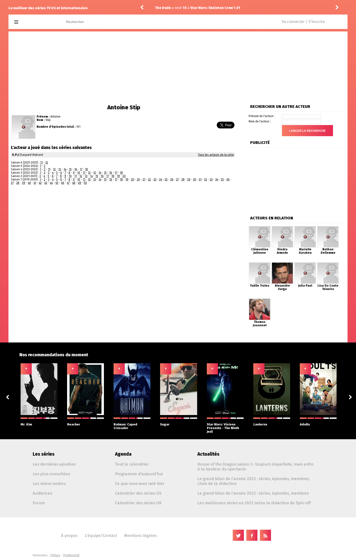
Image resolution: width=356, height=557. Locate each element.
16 (75, 169)
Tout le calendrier (132, 464)
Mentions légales (140, 535)
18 (86, 169)
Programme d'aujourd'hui (139, 473)
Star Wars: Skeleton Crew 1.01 (215, 8)
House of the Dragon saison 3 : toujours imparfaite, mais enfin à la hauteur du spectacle (255, 466)
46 (62, 183)
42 (40, 183)
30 (194, 179)
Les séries (43, 454)
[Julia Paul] (305, 264)
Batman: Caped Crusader (125, 426)
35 (222, 179)
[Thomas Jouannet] (260, 300)
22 (149, 179)
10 (78, 172)
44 (51, 183)
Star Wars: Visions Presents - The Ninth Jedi (223, 428)
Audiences (42, 493)
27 (177, 179)
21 (144, 179)
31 (200, 179)
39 (23, 183)
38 (17, 183)
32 (205, 179)
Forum (39, 502)
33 (211, 179)
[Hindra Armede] (282, 227)
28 (183, 179)
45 (56, 183)
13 (59, 169)
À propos (69, 535)
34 (216, 179)
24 (160, 179)
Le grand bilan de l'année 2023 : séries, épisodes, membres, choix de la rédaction (253, 481)
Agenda (123, 454)
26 (171, 179)
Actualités (208, 454)
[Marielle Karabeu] (305, 227)
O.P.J (15, 154)
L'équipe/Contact (101, 535)
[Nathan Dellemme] (328, 227)
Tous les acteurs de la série (216, 154)
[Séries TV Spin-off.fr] (35, 22)
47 (68, 183)
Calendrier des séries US (138, 493)
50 (85, 183)
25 (166, 179)
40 (29, 183)
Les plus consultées (51, 473)
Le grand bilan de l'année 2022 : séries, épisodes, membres (253, 493)
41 (35, 183)
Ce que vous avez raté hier (139, 483)
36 (228, 179)
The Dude (163, 8)
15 (70, 169)
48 (73, 183)
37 (12, 183)
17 (81, 169)
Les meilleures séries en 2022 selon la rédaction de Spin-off (254, 502)
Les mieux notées (49, 483)
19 (118, 176)
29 (188, 179)
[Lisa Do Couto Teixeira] (328, 264)
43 (45, 183)
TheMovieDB (71, 555)
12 (46, 162)
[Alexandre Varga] (282, 264)
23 (155, 179)
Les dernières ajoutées (54, 464)
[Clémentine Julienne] (260, 227)
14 (65, 169)
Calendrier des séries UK (138, 502)
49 (79, 183)
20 (124, 176)
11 (41, 162)
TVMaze (55, 555)
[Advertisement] (178, 68)
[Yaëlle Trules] (260, 264)
